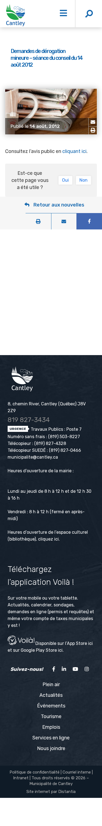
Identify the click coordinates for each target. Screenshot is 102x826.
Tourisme (51, 716)
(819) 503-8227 (64, 436)
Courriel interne (77, 772)
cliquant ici (74, 151)
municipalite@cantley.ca (33, 457)
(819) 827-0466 (65, 450)
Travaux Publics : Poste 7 (56, 429)
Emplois (51, 727)
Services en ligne (51, 738)
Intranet (21, 777)
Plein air (51, 685)
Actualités (51, 695)
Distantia (67, 791)
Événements (51, 706)
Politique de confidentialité (35, 772)
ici (56, 539)
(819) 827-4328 (50, 443)
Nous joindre (51, 748)
